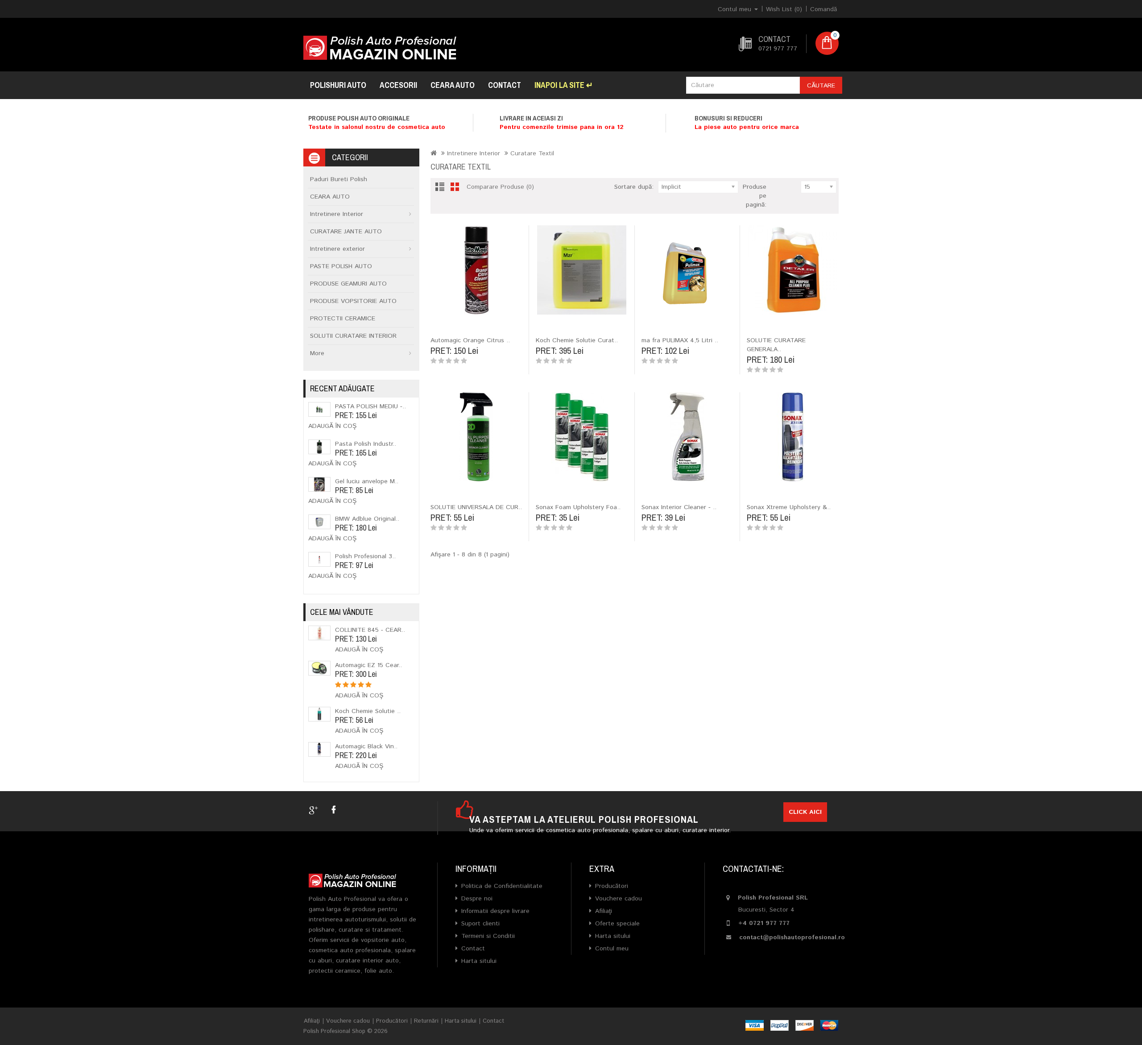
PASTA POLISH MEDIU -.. (370, 406)
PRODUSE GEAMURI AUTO (348, 283)
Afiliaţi (603, 911)
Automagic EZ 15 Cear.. (368, 665)
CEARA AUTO (452, 85)
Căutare (821, 85)
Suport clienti (480, 923)
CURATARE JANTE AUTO (346, 231)
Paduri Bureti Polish (338, 179)
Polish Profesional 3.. (365, 556)
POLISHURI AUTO (338, 85)
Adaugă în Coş (332, 426)
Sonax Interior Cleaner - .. (678, 507)
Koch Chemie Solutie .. (368, 711)
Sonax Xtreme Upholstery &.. (789, 507)
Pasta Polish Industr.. (365, 444)
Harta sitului (479, 961)
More (317, 353)
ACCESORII (398, 85)
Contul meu (612, 948)
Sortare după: (634, 186)
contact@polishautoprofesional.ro (792, 937)
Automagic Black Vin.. (366, 746)
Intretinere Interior (336, 214)
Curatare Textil (532, 153)
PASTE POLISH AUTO (341, 266)
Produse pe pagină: (754, 195)
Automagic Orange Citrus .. (470, 340)
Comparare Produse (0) (500, 186)
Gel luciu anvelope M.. (366, 481)
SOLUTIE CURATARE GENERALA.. (776, 345)
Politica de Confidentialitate (501, 886)
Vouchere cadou (618, 898)
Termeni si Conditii (488, 936)
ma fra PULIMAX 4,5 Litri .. (679, 340)
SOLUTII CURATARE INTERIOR (353, 336)
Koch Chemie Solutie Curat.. (577, 340)
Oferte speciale (617, 923)
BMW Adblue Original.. (367, 518)
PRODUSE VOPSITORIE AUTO (353, 301)
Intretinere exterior (337, 249)
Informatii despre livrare (495, 911)
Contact (504, 85)
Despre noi (476, 898)
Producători (611, 886)
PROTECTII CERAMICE (342, 318)
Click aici (805, 812)
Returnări (426, 1021)
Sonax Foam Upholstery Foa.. (578, 507)
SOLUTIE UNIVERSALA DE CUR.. (476, 507)
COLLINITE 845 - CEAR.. (370, 630)
